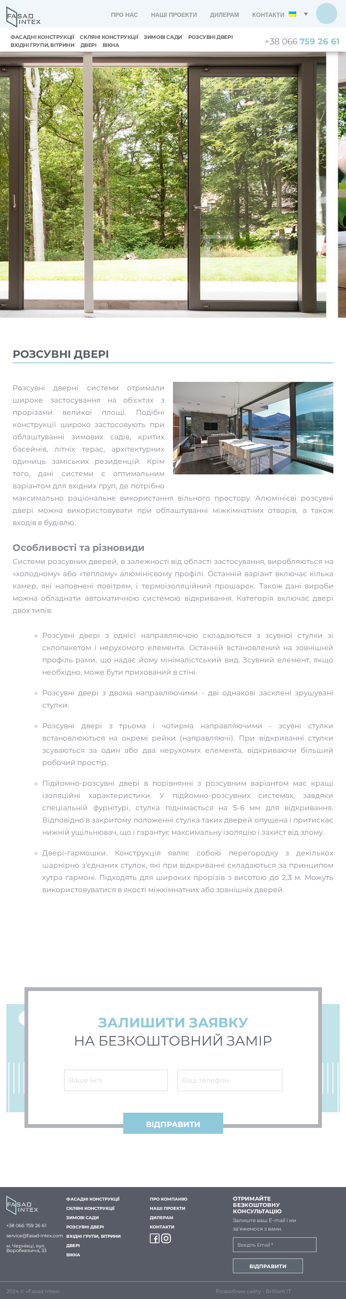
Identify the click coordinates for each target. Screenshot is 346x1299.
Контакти (268, 15)
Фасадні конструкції (42, 37)
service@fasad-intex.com (34, 1236)
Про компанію (168, 1199)
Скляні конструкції (109, 37)
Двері (89, 45)
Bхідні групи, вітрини (43, 45)
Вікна (111, 45)
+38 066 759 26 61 (26, 1225)
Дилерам (224, 15)
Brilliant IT (278, 1291)
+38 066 (302, 41)
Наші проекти (174, 15)
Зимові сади (163, 37)
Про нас (124, 15)
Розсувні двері (210, 37)
